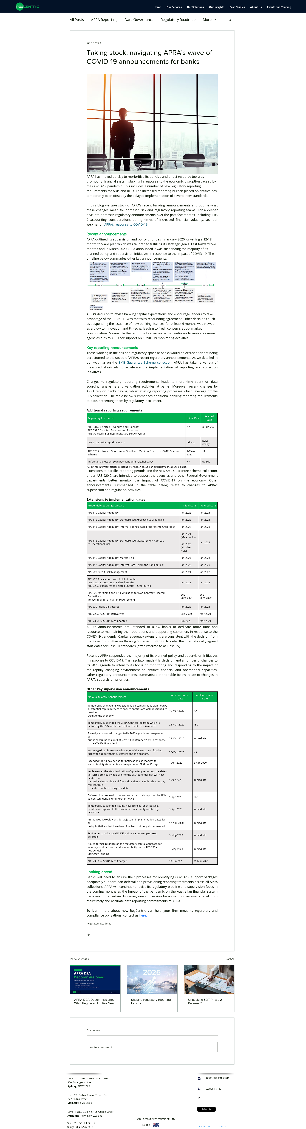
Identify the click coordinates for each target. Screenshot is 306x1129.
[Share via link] (88, 935)
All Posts (77, 19)
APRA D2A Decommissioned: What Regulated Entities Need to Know (94, 1001)
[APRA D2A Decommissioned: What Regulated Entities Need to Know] (95, 979)
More (207, 19)
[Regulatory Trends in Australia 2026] (152, 979)
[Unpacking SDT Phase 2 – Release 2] (209, 979)
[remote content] (152, 440)
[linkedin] (199, 1098)
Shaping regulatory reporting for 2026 (151, 1001)
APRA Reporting (104, 19)
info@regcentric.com (218, 1077)
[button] (230, 19)
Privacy (222, 1126)
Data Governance (139, 19)
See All (230, 958)
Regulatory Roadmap (178, 19)
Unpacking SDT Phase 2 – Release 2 (206, 1001)
